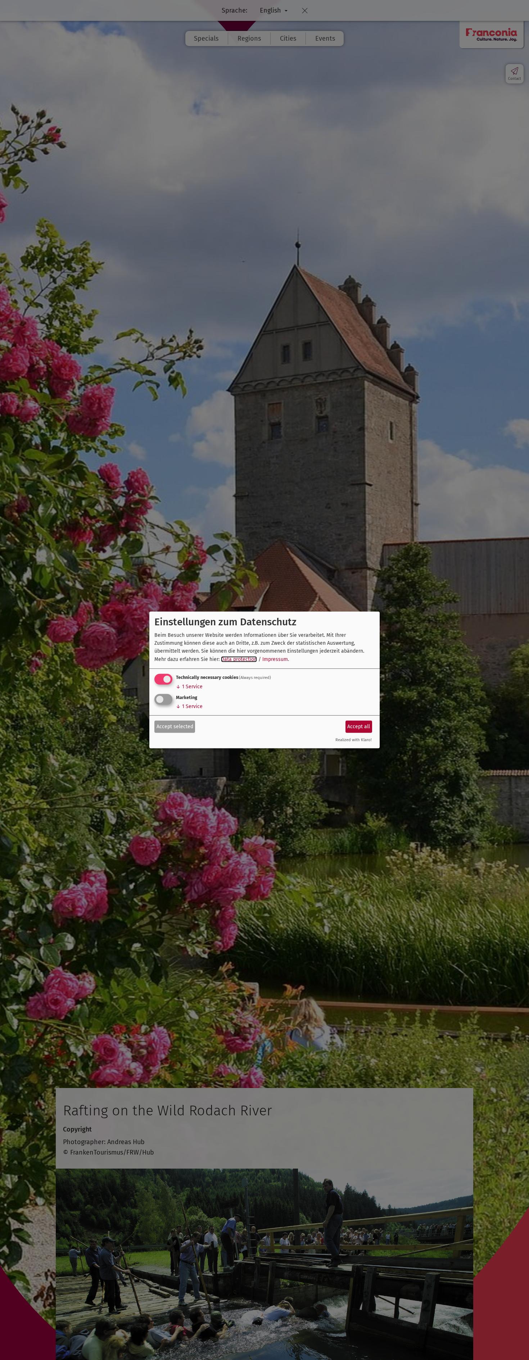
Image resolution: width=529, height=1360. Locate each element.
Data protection (239, 659)
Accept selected (175, 726)
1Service (189, 687)
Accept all (358, 726)
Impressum (275, 659)
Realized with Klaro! (353, 740)
